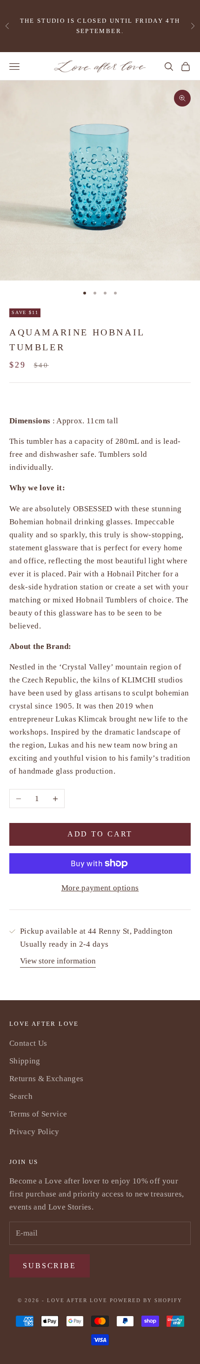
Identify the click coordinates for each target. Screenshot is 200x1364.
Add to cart (100, 834)
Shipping (24, 1060)
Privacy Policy (34, 1131)
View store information (58, 960)
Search (21, 1096)
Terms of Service (38, 1114)
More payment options (100, 887)
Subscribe (49, 1266)
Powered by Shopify (146, 1300)
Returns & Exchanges (46, 1078)
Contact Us (28, 1043)
